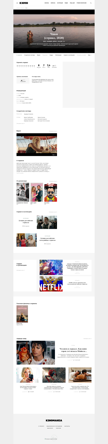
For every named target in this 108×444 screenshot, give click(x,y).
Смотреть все (20, 123)
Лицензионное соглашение (54, 426)
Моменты (77, 261)
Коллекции (60, 2)
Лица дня (72, 2)
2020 (44, 41)
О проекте (41, 426)
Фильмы (47, 2)
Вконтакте (50, 428)
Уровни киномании (81, 2)
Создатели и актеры (29, 55)
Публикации (58, 55)
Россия (60, 41)
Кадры (51, 55)
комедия (49, 41)
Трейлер (54, 29)
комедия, (22, 97)
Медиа (66, 2)
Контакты (67, 426)
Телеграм (58, 428)
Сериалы (53, 2)
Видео (38, 55)
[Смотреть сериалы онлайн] (54, 439)
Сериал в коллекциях (69, 55)
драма (55, 41)
